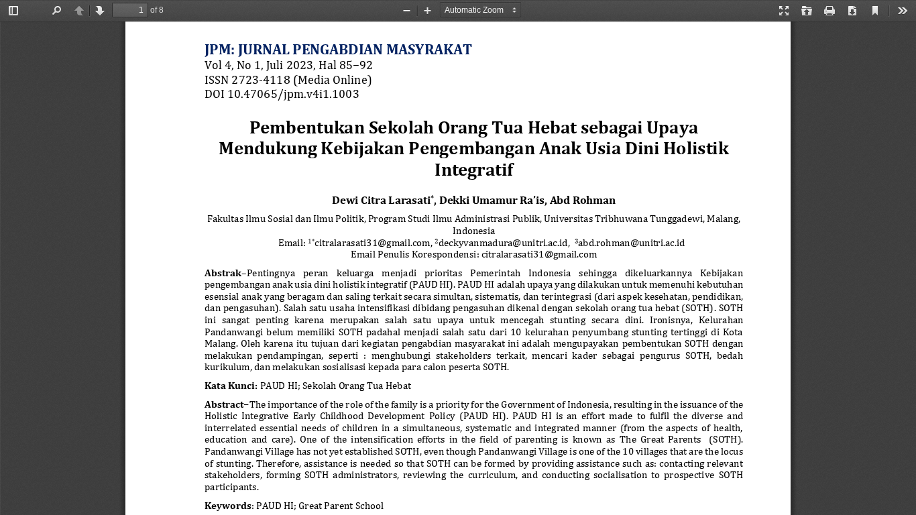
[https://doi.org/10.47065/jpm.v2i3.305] (280, 94)
